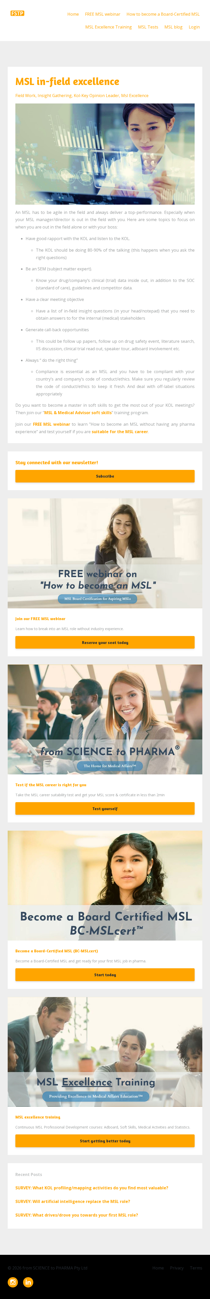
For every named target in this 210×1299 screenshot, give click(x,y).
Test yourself (105, 808)
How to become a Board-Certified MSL (163, 14)
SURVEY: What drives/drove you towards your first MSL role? (76, 1215)
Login (194, 27)
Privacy (177, 1268)
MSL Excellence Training (108, 27)
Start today (105, 974)
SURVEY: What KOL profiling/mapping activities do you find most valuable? (91, 1188)
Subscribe (105, 476)
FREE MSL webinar (102, 14)
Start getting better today (105, 1140)
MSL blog (173, 27)
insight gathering (55, 95)
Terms (196, 1268)
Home (73, 14)
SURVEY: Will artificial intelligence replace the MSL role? (72, 1201)
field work (25, 95)
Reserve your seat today (105, 642)
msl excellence (135, 95)
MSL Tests (148, 27)
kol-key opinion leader (96, 95)
